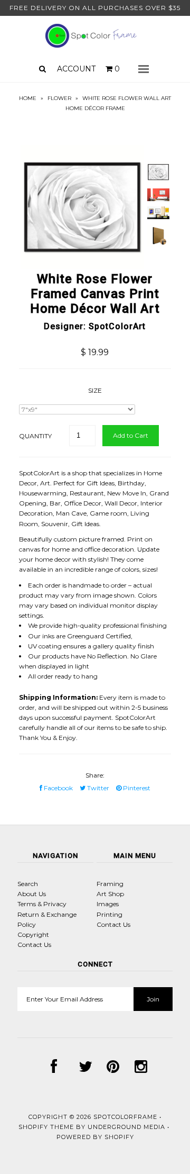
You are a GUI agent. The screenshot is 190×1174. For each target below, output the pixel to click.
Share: (95, 775)
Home (27, 98)
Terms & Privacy (41, 904)
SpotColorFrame (125, 1117)
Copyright (33, 934)
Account (76, 69)
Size (95, 390)
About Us (31, 894)
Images (108, 904)
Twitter (97, 788)
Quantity (35, 436)
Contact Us (34, 945)
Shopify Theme (46, 1127)
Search (27, 884)
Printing (109, 914)
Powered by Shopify (95, 1137)
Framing (110, 884)
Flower (59, 98)
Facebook (57, 788)
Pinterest (135, 788)
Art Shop (110, 894)
